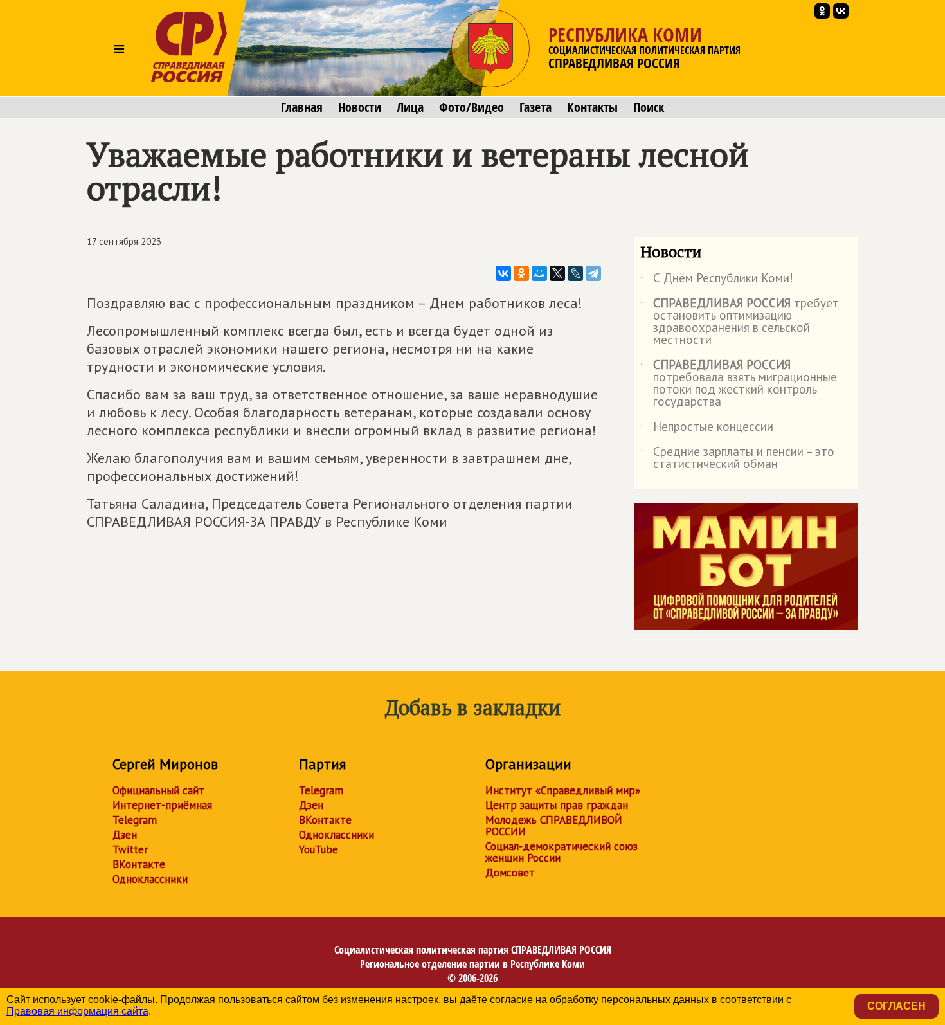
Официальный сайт (158, 790)
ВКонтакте (139, 864)
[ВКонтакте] (503, 273)
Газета (535, 107)
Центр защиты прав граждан (556, 805)
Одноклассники (150, 879)
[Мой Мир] (539, 273)
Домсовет (510, 872)
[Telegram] (593, 273)
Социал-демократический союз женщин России (561, 852)
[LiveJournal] (575, 273)
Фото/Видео (471, 107)
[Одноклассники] (521, 273)
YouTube (318, 849)
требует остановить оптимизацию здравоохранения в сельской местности (739, 322)
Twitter (130, 849)
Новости (359, 107)
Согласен (896, 1006)
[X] (557, 273)
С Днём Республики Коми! (716, 280)
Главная (302, 107)
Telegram (135, 820)
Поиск (648, 107)
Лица (410, 107)
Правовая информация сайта (77, 1011)
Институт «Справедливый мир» (562, 790)
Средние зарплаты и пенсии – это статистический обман (737, 458)
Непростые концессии (706, 429)
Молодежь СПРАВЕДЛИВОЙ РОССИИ (553, 825)
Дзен (125, 834)
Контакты (592, 107)
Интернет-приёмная (162, 805)
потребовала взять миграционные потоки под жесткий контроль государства (738, 384)
